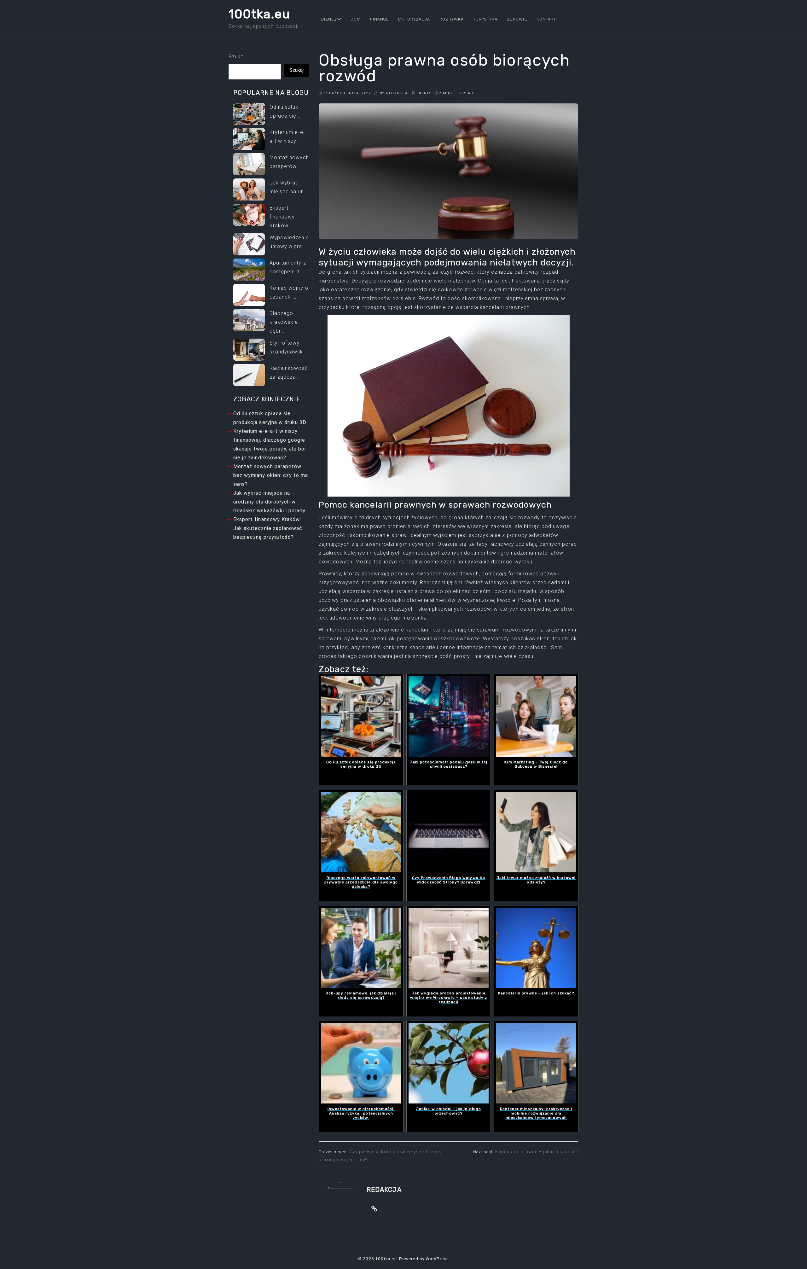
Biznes (328, 19)
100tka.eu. (386, 1258)
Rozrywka (451, 19)
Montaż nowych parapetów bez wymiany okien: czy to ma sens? (270, 475)
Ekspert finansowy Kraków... (282, 217)
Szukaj (237, 57)
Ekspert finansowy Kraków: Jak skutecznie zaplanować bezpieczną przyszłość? (267, 528)
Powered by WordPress (424, 1258)
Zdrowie (517, 19)
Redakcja (397, 93)
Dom (356, 19)
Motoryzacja (414, 19)
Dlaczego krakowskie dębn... (284, 322)
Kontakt (546, 19)
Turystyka (485, 19)
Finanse (379, 19)
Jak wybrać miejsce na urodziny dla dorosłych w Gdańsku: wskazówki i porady (269, 502)
